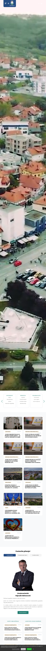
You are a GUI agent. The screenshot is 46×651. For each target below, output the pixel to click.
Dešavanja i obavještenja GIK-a (32, 431)
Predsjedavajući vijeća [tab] (22, 555)
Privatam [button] (29, 649)
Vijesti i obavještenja (13, 621)
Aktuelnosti (9, 395)
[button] (6, 3)
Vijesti (9, 397)
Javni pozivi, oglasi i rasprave (33, 621)
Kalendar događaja (9, 403)
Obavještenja (10, 399)
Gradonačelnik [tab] (10, 555)
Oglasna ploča (36, 395)
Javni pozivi (36, 397)
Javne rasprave (36, 401)
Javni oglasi (36, 399)
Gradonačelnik (23, 399)
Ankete (9, 401)
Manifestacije (23, 403)
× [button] (33, 649)
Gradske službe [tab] (35, 555)
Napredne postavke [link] (15, 649)
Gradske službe (23, 401)
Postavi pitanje (22, 612)
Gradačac (23, 395)
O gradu (23, 397)
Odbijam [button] (23, 649)
